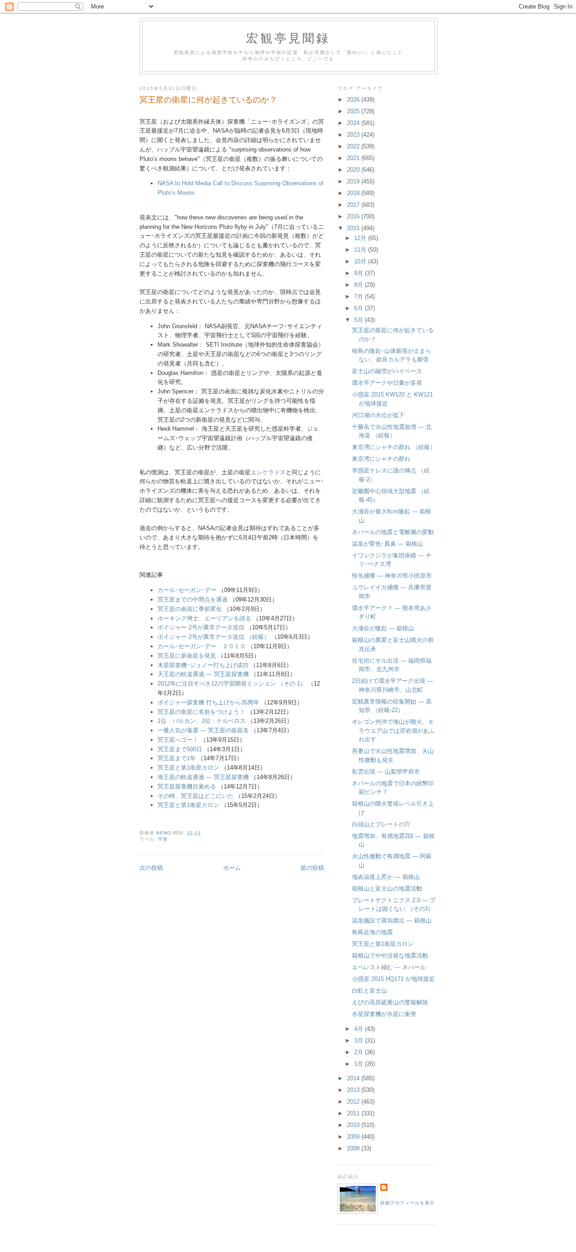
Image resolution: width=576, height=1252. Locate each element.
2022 (354, 146)
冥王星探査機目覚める (187, 786)
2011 (354, 1113)
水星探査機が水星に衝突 (384, 1014)
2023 (354, 134)
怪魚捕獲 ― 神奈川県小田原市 (392, 575)
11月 (361, 249)
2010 (354, 1125)
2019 (354, 181)
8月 (359, 284)
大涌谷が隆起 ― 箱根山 (383, 628)
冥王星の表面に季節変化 (190, 609)
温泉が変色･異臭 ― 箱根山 (387, 543)
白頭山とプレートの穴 (381, 824)
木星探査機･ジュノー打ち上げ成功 (203, 665)
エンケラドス (268, 472)
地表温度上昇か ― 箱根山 (386, 876)
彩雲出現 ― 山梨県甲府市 (386, 771)
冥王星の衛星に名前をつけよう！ (201, 711)
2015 (354, 228)
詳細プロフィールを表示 (407, 1202)
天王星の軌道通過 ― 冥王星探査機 (203, 674)
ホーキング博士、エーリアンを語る (204, 618)
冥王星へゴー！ (178, 739)
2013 (354, 1090)
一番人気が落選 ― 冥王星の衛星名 (203, 730)
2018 (354, 193)
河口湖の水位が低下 (378, 415)
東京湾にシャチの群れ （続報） (394, 447)
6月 (359, 308)
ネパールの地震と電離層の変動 (393, 532)
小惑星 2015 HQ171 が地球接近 (393, 979)
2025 (354, 111)
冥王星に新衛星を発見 (187, 655)
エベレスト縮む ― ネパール (389, 967)
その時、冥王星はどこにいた (196, 796)
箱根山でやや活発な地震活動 (390, 955)
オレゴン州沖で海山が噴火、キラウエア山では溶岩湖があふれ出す (393, 730)
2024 (354, 123)
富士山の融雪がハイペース (387, 371)
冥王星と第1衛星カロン (188, 767)
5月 (359, 319)
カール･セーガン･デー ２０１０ (202, 646)
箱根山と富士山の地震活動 (387, 888)
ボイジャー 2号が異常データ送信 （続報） (214, 636)
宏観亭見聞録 (288, 37)
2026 (354, 99)
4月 (359, 1028)
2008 (354, 1148)
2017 (354, 204)
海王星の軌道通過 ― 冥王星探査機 (203, 777)
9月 (359, 273)
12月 (361, 238)
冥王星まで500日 (180, 749)
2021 (354, 158)
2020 (354, 169)
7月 (359, 296)
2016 (354, 216)
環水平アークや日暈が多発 (387, 382)
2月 (359, 1052)
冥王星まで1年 (177, 758)
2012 (354, 1101)
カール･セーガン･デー (187, 590)
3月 (359, 1040)
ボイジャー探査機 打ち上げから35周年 (208, 702)
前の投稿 (312, 867)
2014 (354, 1078)
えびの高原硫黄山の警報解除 (390, 1002)
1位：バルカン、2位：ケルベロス (202, 720)
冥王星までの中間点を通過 (193, 599)
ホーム (232, 867)
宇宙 (163, 839)
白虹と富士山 (369, 990)
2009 (354, 1136)
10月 (361, 261)
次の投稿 (151, 867)
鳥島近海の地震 (372, 932)
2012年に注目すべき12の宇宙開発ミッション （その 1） (232, 683)
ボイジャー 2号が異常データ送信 (201, 627)
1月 (359, 1063)
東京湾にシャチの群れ (381, 458)
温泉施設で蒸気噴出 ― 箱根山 (392, 920)
